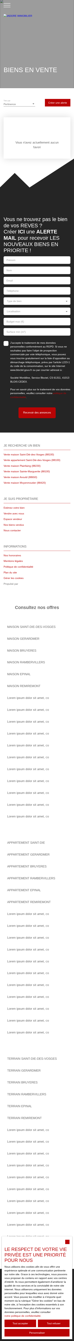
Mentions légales (13, 561)
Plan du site (10, 572)
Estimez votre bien (14, 507)
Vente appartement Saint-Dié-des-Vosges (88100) (32, 460)
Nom (9, 270)
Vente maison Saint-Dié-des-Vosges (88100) (29, 454)
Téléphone (12, 290)
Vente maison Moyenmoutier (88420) (25, 482)
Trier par (7, 101)
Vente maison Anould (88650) (20, 477)
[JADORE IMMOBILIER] (37, 32)
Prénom (10, 260)
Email (9, 280)
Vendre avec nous (14, 513)
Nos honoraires (12, 555)
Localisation (13, 311)
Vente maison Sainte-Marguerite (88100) (27, 471)
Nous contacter (12, 530)
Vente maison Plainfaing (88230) (22, 465)
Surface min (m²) (16, 331)
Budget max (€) (15, 321)
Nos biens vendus (14, 524)
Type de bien (14, 301)
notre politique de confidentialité (22, 1315)
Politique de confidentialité (18, 566)
